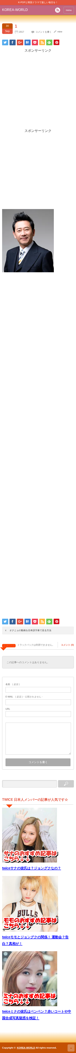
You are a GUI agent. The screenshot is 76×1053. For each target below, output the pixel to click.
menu (69, 10)
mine (59, 31)
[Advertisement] (38, 91)
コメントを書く (43, 32)
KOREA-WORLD (15, 10)
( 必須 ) (12, 684)
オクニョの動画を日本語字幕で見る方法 (30, 630)
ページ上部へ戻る (71, 1048)
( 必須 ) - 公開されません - (24, 696)
